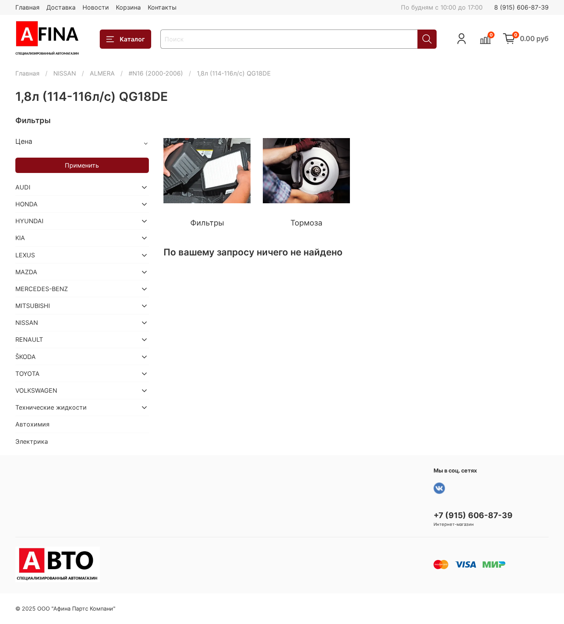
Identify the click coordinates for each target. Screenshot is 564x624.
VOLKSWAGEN (36, 390)
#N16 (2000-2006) (156, 73)
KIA (20, 238)
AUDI (22, 187)
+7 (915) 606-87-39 (473, 515)
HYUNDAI (29, 221)
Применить (82, 165)
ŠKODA (25, 357)
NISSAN (64, 73)
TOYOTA (27, 373)
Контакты (162, 7)
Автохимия (32, 424)
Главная (27, 7)
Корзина (128, 7)
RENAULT (29, 339)
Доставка (61, 7)
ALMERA (102, 73)
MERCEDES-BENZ (41, 289)
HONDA (26, 204)
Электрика (31, 441)
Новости (95, 7)
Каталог (132, 39)
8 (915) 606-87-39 (521, 7)
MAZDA (26, 272)
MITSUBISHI (32, 306)
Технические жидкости (51, 407)
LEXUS (25, 255)
